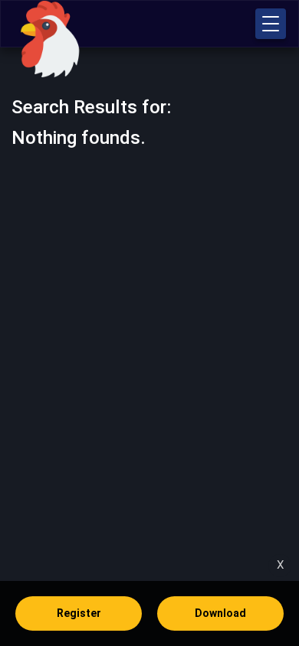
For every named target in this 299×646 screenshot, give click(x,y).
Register (79, 613)
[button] (270, 23)
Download (220, 613)
